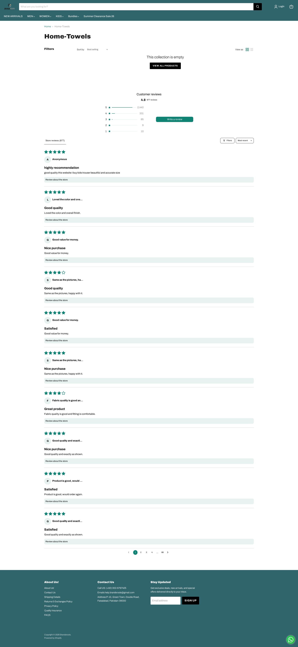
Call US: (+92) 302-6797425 (111, 588)
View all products (165, 66)
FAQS (47, 615)
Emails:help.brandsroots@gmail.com (115, 592)
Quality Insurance (53, 610)
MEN (30, 16)
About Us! (49, 588)
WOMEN (44, 16)
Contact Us (49, 592)
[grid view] (247, 49)
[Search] (257, 6)
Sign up (191, 600)
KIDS (59, 16)
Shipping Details (52, 597)
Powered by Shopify (52, 638)
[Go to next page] (168, 552)
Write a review (174, 119)
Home (47, 26)
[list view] (251, 49)
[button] (280, 7)
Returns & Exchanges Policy (58, 601)
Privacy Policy (51, 606)
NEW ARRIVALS (13, 16)
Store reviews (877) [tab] (55, 140)
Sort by (80, 49)
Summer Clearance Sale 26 (99, 16)
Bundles (73, 16)
